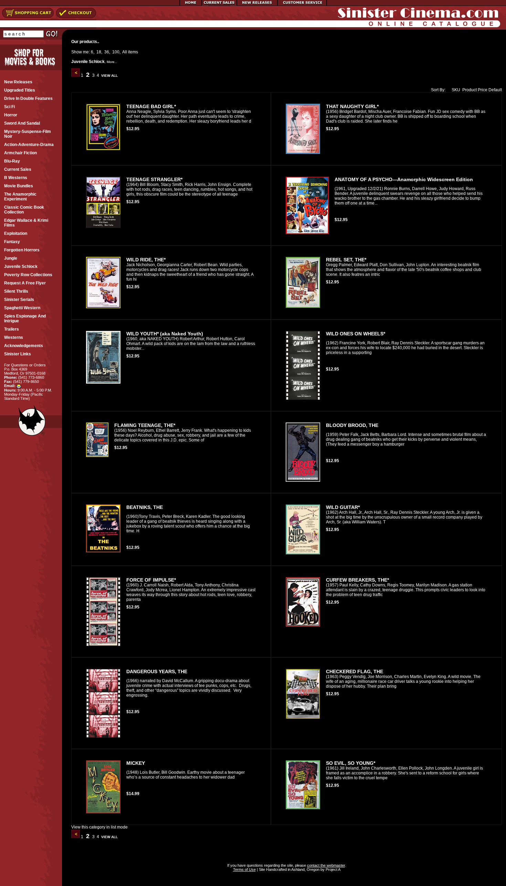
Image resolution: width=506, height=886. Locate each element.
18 (98, 52)
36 (106, 52)
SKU (456, 89)
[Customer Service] (302, 4)
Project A (332, 869)
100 (115, 52)
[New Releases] (257, 4)
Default (495, 89)
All (124, 52)
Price (482, 89)
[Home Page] (191, 4)
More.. (112, 62)
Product (469, 89)
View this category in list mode (99, 827)
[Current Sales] (219, 4)
